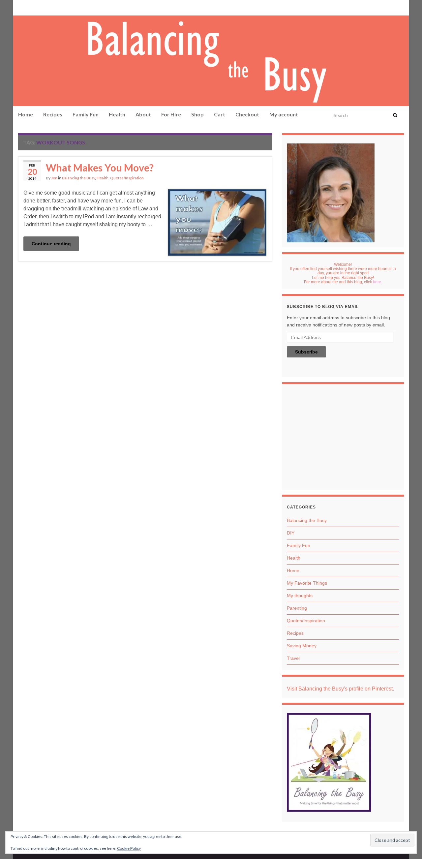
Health (117, 114)
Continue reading (51, 243)
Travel (293, 658)
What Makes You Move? (100, 167)
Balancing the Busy (78, 177)
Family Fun (86, 114)
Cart (219, 114)
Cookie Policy (129, 848)
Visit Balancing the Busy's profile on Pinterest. (340, 688)
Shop (197, 114)
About (143, 114)
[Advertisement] (343, 438)
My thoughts (300, 595)
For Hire (171, 114)
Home (25, 114)
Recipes (52, 114)
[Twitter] (53, 7)
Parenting (297, 608)
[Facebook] (31, 7)
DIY (290, 533)
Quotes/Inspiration (127, 177)
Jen (54, 177)
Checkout (247, 114)
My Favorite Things (307, 583)
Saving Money (301, 645)
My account (283, 114)
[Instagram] (41, 7)
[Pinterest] (21, 7)
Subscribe (306, 351)
